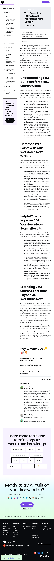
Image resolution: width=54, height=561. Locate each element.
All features (5, 532)
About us (34, 528)
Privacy (25, 554)
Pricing (4, 526)
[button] (51, 2)
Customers (15, 528)
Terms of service (8, 554)
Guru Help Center (27, 526)
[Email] (25, 26)
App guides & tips (17, 516)
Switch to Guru (35, 535)
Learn (14, 526)
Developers (15, 532)
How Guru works (7, 528)
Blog (14, 536)
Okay (19, 557)
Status (24, 528)
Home (4, 516)
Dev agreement (17, 554)
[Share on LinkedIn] (28, 26)
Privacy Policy (11, 558)
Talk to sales (46, 2)
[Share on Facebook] (33, 26)
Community (15, 534)
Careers (34, 526)
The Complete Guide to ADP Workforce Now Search (33, 516)
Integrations (6, 530)
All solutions (6, 534)
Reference (9, 516)
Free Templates (35, 537)
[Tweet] (31, 26)
